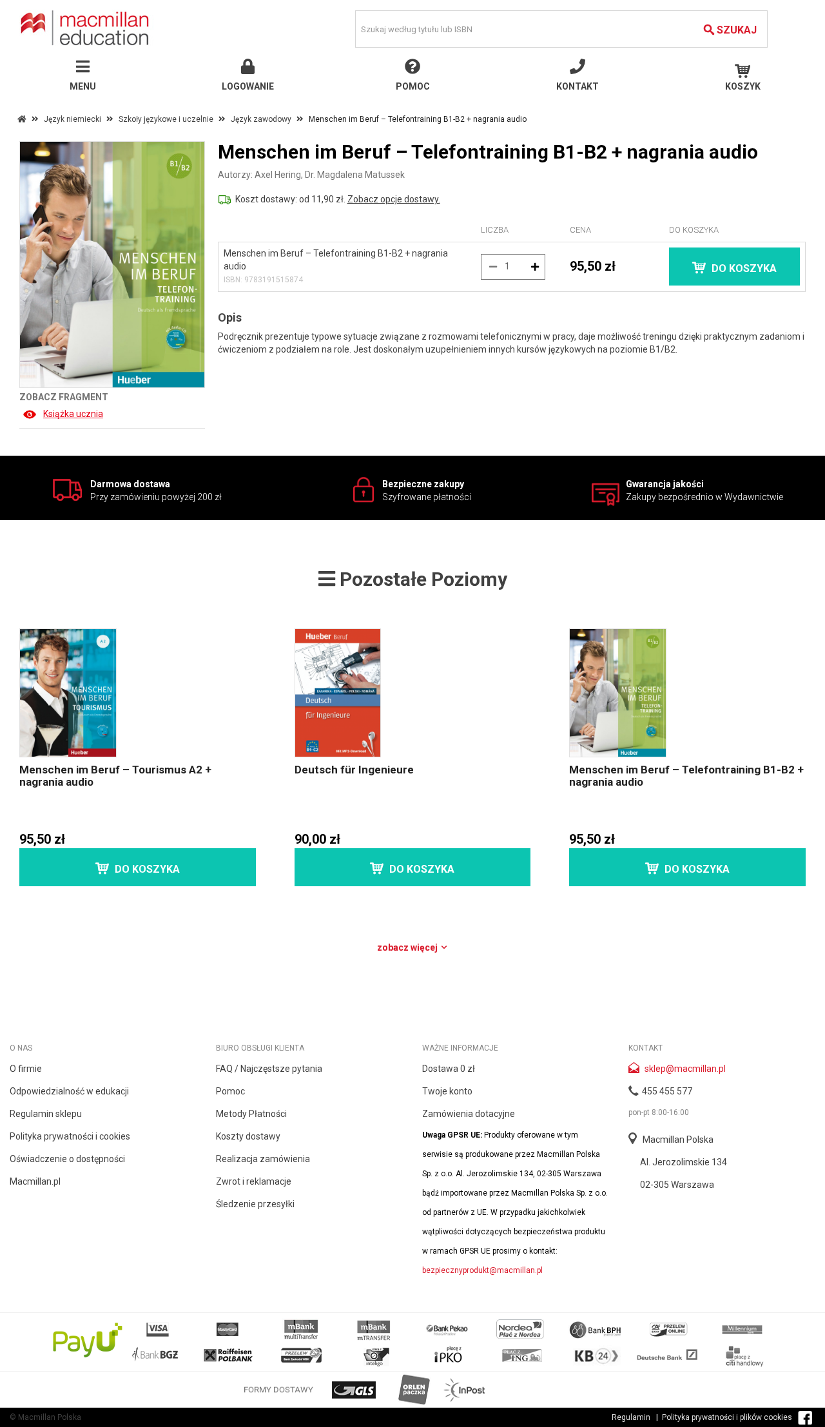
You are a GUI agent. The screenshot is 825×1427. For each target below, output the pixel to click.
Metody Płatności (251, 1114)
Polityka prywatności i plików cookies (727, 1417)
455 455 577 (667, 1091)
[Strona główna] (86, 28)
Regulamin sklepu (46, 1114)
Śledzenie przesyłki (255, 1204)
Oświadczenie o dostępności (67, 1159)
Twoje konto (447, 1091)
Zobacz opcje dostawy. (393, 199)
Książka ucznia (73, 414)
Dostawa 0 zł (448, 1068)
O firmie (26, 1068)
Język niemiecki (72, 119)
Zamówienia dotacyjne (468, 1114)
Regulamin (631, 1417)
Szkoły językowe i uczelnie (166, 119)
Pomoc (230, 1091)
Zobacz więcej (408, 947)
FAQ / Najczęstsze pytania (269, 1068)
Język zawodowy (261, 119)
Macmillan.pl (35, 1181)
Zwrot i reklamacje (253, 1181)
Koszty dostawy (248, 1136)
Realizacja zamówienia (263, 1159)
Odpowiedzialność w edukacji (69, 1091)
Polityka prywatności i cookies (70, 1136)
